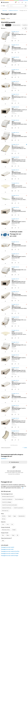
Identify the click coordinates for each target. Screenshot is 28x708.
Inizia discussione (15, 462)
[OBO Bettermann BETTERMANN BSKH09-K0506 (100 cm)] (14, 309)
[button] (26, 32)
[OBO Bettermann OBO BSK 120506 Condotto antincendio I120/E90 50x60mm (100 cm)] (14, 372)
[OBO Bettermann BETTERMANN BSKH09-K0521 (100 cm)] (14, 174)
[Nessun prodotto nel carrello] (26, 2)
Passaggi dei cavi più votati (7, 549)
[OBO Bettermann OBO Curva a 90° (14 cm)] (14, 99)
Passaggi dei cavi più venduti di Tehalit (10, 553)
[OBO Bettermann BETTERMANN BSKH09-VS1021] (14, 49)
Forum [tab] (8, 18)
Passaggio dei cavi (15, 31)
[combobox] (2, 25)
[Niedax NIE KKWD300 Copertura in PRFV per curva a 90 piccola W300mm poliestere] (14, 334)
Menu (4, 5)
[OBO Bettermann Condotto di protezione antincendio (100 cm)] (14, 111)
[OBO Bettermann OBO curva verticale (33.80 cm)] (14, 346)
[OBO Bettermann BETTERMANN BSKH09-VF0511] (14, 124)
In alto (25, 447)
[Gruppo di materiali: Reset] (10, 25)
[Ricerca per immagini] (25, 6)
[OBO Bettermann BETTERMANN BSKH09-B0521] (14, 397)
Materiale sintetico (16, 25)
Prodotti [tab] (3, 18)
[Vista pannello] (22, 28)
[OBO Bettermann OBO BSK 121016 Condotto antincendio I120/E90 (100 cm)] (14, 283)
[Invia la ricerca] (8, 5)
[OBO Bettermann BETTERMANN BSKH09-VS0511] (14, 136)
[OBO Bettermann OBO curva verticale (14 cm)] (14, 36)
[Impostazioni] (15, 2)
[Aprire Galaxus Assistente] (22, 2)
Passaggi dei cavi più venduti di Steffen (10, 551)
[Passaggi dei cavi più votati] (14, 235)
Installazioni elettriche (13, 10)
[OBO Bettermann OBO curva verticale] (14, 271)
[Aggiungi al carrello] (18, 40)
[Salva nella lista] (15, 40)
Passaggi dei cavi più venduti (7, 547)
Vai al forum (3, 458)
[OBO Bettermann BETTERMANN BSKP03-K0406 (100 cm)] (14, 296)
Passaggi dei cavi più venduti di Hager (9, 555)
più (22, 487)
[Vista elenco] (25, 28)
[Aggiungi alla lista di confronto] (12, 40)
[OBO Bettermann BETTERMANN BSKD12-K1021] (14, 211)
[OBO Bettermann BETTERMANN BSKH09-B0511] (14, 246)
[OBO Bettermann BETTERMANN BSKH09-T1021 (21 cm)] (14, 86)
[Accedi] (19, 2)
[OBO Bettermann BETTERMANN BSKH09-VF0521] (14, 61)
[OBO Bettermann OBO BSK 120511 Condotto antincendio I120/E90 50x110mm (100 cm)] (14, 422)
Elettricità (5, 10)
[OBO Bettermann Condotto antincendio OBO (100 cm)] (14, 223)
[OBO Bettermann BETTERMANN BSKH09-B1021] (14, 73)
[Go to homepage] (5, 2)
